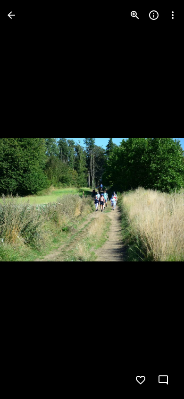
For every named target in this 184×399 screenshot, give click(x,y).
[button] (26, 199)
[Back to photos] (11, 15)
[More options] (172, 15)
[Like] (140, 380)
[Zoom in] (134, 15)
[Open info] (153, 15)
